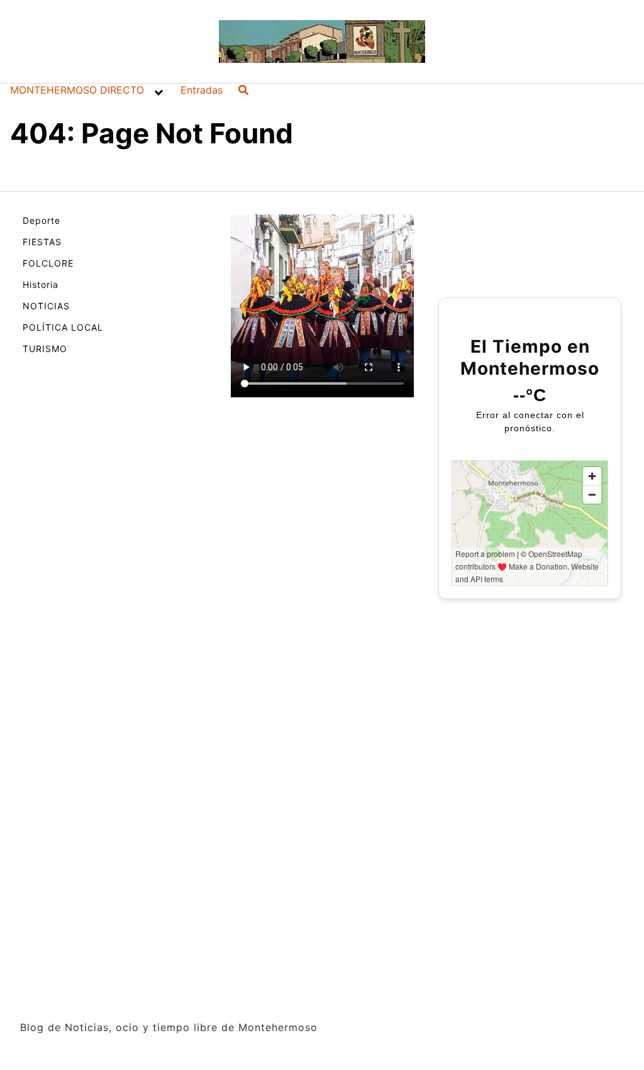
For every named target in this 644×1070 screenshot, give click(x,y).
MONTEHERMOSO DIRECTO (77, 90)
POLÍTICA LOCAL (63, 327)
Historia (40, 284)
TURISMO (45, 348)
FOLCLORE (48, 263)
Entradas (201, 90)
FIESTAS (42, 241)
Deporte (41, 220)
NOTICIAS (46, 306)
